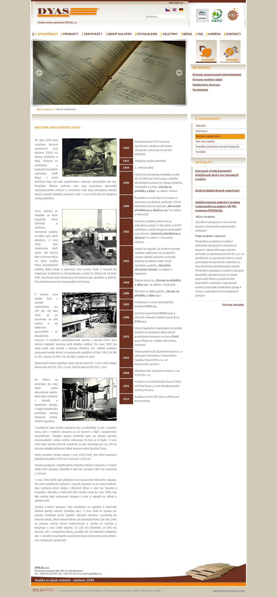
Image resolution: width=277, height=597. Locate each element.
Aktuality (201, 125)
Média (187, 34)
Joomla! (157, 590)
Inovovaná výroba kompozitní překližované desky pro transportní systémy (216, 175)
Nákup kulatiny (120, 34)
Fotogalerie (147, 34)
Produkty (71, 34)
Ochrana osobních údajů (207, 79)
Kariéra (214, 34)
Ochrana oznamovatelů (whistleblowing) (216, 74)
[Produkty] (206, 62)
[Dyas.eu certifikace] (217, 31)
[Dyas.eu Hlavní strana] (69, 18)
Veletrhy (170, 34)
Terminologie (200, 89)
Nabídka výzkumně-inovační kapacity (217, 146)
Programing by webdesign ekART (122, 590)
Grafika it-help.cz (95, 590)
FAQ (200, 34)
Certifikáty (93, 34)
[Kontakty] (230, 62)
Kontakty (233, 34)
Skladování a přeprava (206, 84)
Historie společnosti (208, 136)
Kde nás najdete (205, 141)
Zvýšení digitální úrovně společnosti (217, 190)
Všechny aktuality (233, 304)
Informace (201, 131)
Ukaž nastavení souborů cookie (229, 590)
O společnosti (46, 34)
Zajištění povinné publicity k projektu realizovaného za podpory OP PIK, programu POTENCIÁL (217, 206)
